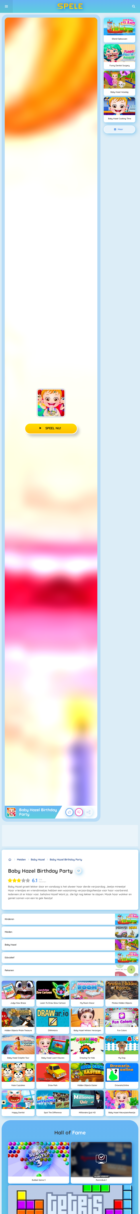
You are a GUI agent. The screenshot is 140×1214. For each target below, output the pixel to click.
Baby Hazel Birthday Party (66, 859)
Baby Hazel (38, 859)
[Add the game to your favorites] (78, 871)
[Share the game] (89, 812)
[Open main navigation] (6, 6)
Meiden (21, 859)
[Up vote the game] (69, 812)
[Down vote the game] (79, 812)
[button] (133, 6)
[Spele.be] (10, 860)
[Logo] (70, 6)
